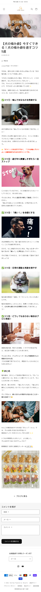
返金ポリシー (33, 582)
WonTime (12, 582)
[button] (4, 9)
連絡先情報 (36, 585)
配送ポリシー (27, 585)
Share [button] (6, 60)
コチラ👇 (29, 446)
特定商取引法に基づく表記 (21, 589)
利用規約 (20, 585)
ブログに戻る (21, 496)
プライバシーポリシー (10, 585)
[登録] (30, 559)
